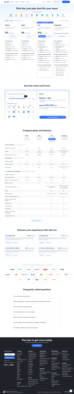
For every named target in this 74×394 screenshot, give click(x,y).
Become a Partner (31, 383)
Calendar (19, 369)
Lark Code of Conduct (66, 371)
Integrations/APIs (55, 354)
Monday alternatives (44, 361)
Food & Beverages (55, 381)
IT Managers (42, 380)
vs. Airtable (30, 366)
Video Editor (51, 392)
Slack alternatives (43, 358)
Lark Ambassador (31, 379)
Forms (18, 376)
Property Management (56, 363)
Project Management (44, 372)
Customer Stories (65, 354)
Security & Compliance (66, 364)
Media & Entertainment (56, 367)
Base (18, 353)
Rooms (18, 364)
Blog (63, 353)
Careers (29, 386)
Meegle (18, 374)
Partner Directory (31, 384)
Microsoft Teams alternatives (43, 356)
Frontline (53, 376)
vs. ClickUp (30, 361)
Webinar (18, 366)
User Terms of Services (66, 369)
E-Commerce (54, 359)
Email (18, 361)
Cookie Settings (65, 374)
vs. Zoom (30, 372)
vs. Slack (30, 358)
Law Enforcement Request (67, 376)
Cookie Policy (64, 372)
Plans (18, 384)
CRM (41, 370)
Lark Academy (65, 357)
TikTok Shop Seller (44, 392)
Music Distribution (57, 392)
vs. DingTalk (30, 371)
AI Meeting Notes (20, 359)
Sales (41, 375)
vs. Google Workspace (32, 354)
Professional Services (56, 384)
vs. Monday (30, 359)
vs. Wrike (30, 369)
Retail (53, 361)
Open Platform (20, 379)
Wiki (18, 372)
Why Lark (30, 353)
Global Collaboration (56, 374)
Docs (18, 356)
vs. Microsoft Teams (32, 356)
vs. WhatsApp (31, 364)
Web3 (53, 386)
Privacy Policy (65, 366)
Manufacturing (54, 364)
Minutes (18, 363)
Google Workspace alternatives (43, 353)
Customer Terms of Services (67, 368)
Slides (18, 367)
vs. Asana (30, 363)
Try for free (37, 345)
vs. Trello (30, 367)
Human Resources (43, 373)
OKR (18, 377)
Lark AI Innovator (31, 381)
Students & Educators (44, 378)
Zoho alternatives (43, 360)
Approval (19, 371)
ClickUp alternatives (44, 363)
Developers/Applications (56, 352)
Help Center (64, 356)
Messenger (19, 354)
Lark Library (64, 359)
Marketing (42, 376)
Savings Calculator (20, 386)
